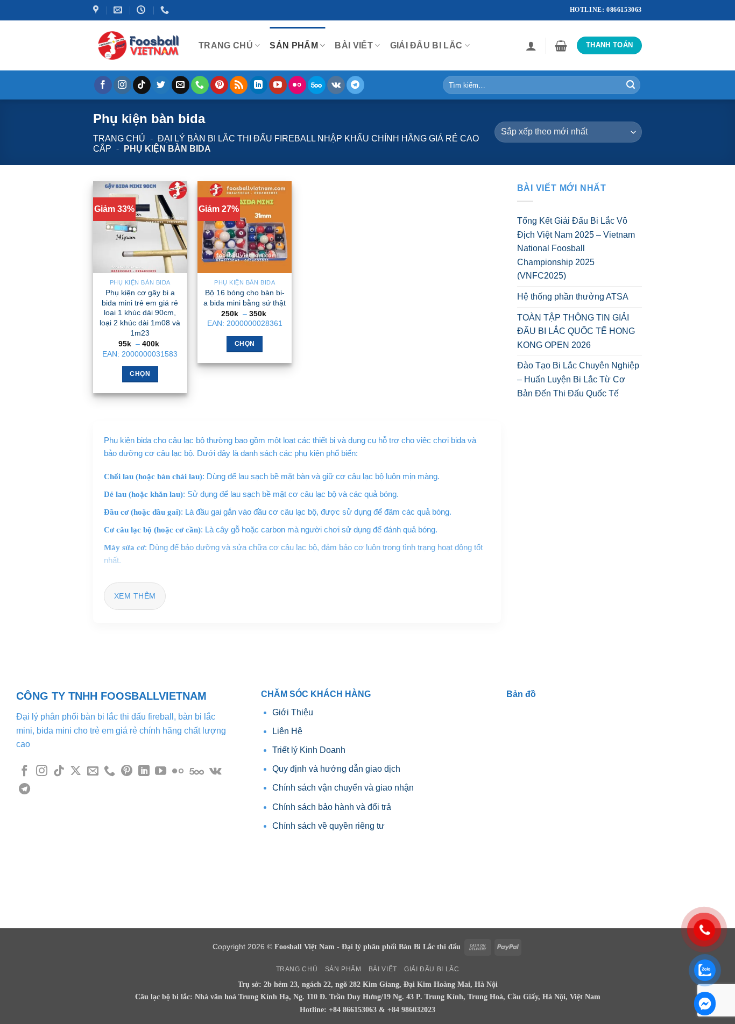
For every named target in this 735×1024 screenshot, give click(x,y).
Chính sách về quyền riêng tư (328, 825)
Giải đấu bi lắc (426, 45)
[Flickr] (297, 85)
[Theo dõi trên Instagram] (122, 85)
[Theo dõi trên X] (75, 771)
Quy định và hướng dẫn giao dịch (336, 768)
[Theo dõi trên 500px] (317, 85)
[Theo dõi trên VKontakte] (336, 85)
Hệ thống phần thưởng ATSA (572, 296)
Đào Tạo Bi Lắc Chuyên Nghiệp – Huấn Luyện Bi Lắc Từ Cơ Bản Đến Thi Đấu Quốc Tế (578, 379)
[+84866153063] (166, 10)
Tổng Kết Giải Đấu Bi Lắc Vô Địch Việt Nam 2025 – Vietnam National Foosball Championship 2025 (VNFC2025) (576, 248)
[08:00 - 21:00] (142, 10)
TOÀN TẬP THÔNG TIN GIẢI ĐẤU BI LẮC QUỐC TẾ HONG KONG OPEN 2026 (576, 330)
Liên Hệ (287, 731)
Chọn (140, 374)
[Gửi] (630, 85)
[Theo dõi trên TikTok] (142, 85)
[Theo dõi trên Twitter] (161, 85)
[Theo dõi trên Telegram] (355, 85)
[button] (531, 46)
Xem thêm (135, 596)
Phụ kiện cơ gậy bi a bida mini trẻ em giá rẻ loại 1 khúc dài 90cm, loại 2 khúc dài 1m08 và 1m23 (140, 312)
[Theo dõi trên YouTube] (278, 85)
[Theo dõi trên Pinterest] (219, 85)
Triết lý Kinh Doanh (308, 750)
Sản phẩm (294, 45)
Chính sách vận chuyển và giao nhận (343, 787)
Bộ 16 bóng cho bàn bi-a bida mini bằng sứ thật (244, 297)
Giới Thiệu (293, 712)
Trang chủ (119, 138)
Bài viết (354, 45)
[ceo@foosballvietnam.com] (119, 10)
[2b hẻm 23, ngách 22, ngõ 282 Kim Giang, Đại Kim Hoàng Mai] (97, 10)
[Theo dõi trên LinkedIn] (258, 85)
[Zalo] (705, 1003)
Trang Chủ (226, 45)
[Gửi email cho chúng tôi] (180, 85)
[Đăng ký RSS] (239, 85)
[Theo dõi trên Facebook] (103, 85)
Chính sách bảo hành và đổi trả (331, 807)
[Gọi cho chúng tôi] (200, 85)
